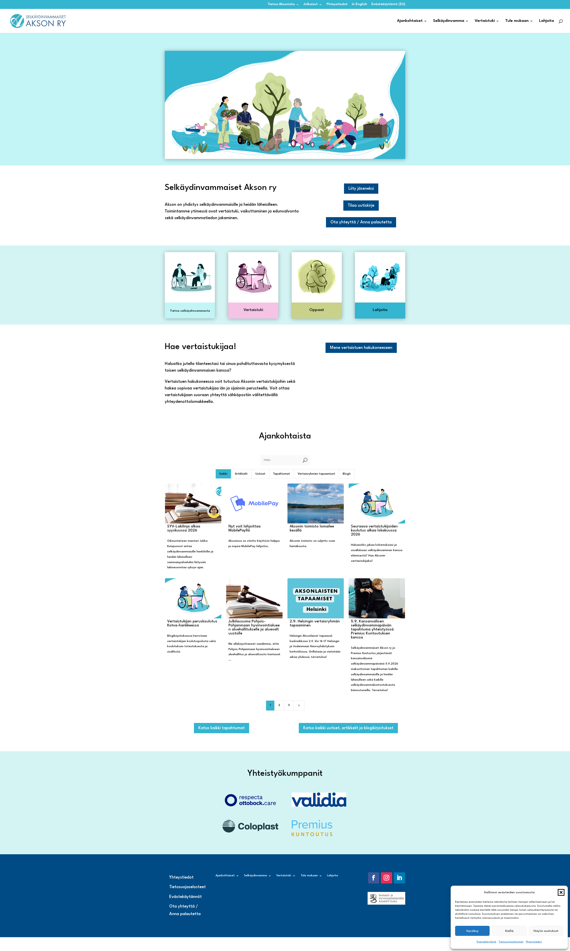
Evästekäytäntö (486, 942)
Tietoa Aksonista (281, 4)
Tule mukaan (517, 21)
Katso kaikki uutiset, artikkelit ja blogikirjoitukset (348, 728)
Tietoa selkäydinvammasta (190, 310)
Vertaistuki (485, 21)
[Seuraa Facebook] (373, 877)
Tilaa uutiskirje (361, 206)
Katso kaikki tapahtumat (221, 728)
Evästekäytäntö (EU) (388, 4)
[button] (561, 892)
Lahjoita (546, 21)
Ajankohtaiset (410, 21)
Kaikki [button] (223, 473)
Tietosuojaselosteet (511, 942)
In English (359, 4)
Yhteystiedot (534, 942)
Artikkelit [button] (241, 473)
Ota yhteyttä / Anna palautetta (361, 222)
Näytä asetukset (545, 930)
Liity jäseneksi (361, 189)
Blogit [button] (347, 473)
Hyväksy (472, 930)
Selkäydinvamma (448, 21)
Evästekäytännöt (185, 897)
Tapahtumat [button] (281, 473)
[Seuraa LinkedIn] (399, 877)
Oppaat (316, 310)
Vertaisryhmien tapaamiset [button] (316, 473)
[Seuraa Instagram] (386, 877)
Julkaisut (310, 4)
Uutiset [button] (260, 473)
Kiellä (509, 930)
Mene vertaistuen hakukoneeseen (361, 348)
